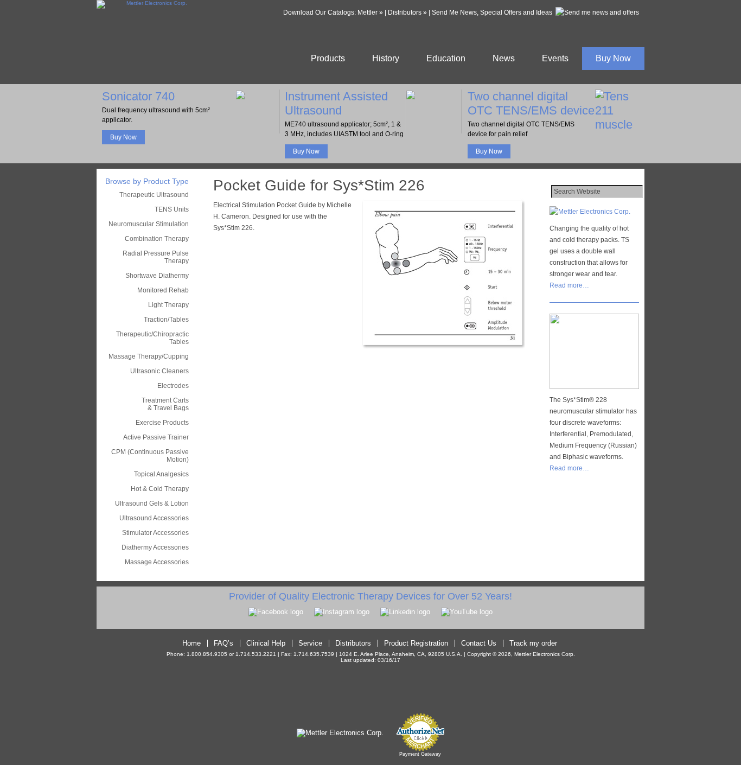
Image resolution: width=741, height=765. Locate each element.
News (504, 58)
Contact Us (478, 643)
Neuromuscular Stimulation (148, 224)
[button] (370, 692)
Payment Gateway (420, 754)
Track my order (533, 643)
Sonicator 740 (138, 96)
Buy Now (613, 58)
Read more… (569, 285)
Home (191, 643)
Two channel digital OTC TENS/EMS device (531, 103)
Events (555, 58)
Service (310, 643)
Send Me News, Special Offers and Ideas (492, 12)
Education (445, 58)
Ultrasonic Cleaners (159, 371)
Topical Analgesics (161, 474)
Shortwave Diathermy (157, 275)
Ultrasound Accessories (154, 518)
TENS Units (172, 209)
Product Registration (416, 643)
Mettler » (370, 12)
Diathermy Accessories (155, 547)
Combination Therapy (157, 239)
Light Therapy (168, 305)
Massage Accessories (157, 562)
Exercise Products (162, 422)
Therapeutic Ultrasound (154, 195)
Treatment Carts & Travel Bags (165, 404)
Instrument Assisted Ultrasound (336, 103)
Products (328, 58)
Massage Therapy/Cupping (148, 356)
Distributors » (407, 12)
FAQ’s (223, 643)
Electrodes (173, 386)
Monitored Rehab (163, 290)
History (385, 58)
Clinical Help (265, 643)
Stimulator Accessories (155, 533)
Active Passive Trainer (156, 437)
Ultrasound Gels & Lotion (152, 503)
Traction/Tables (166, 319)
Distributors (353, 643)
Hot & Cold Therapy (160, 489)
